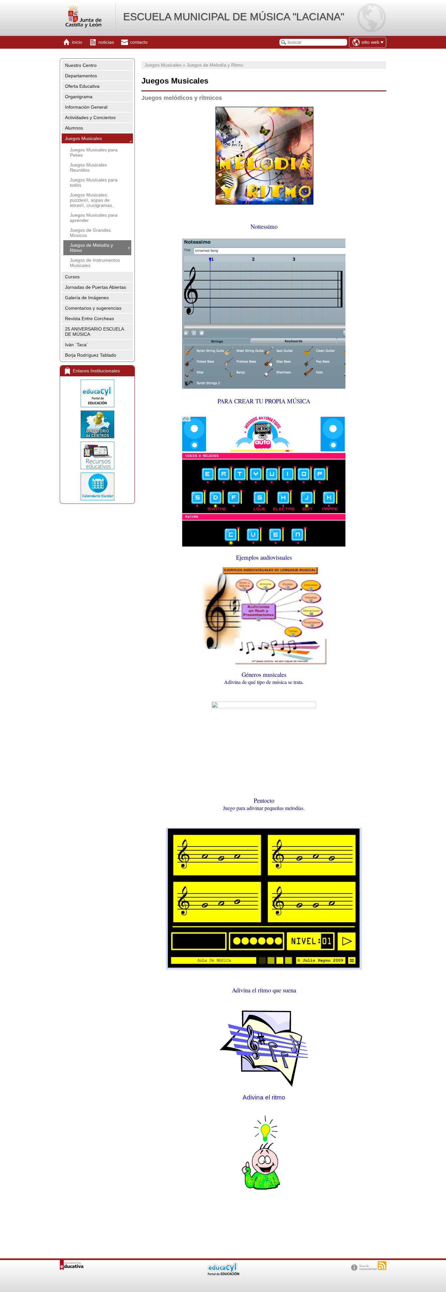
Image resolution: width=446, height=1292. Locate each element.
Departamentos (81, 75)
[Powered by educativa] (72, 1265)
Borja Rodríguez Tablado (90, 355)
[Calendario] (97, 486)
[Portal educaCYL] (97, 393)
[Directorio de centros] (97, 424)
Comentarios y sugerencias (93, 308)
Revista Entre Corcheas (89, 318)
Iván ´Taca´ (76, 344)
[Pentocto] (264, 968)
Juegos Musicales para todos (94, 182)
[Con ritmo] (264, 1087)
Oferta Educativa (82, 86)
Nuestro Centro (81, 65)
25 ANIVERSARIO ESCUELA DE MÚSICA (94, 331)
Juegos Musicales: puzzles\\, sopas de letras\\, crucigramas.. (92, 200)
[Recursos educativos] (97, 455)
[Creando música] (263, 545)
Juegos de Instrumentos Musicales (95, 262)
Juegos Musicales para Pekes (94, 152)
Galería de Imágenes (87, 297)
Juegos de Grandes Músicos (90, 232)
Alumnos (74, 128)
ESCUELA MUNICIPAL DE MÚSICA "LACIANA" (233, 17)
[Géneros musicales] (264, 706)
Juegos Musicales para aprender (94, 217)
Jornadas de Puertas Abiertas (95, 287)
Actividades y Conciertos (90, 117)
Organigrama (78, 96)
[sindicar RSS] (382, 1265)
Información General (86, 107)
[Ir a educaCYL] (223, 1274)
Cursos (72, 276)
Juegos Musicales (83, 138)
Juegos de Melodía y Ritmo (91, 247)
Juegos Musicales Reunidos (88, 167)
